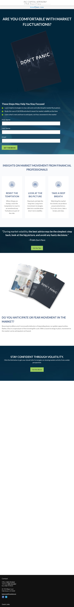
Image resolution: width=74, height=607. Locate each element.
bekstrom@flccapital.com (9, 594)
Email (4, 137)
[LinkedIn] (6, 597)
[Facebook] (3, 597)
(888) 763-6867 (11, 584)
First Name (6, 120)
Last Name (6, 128)
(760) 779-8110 (10, 582)
